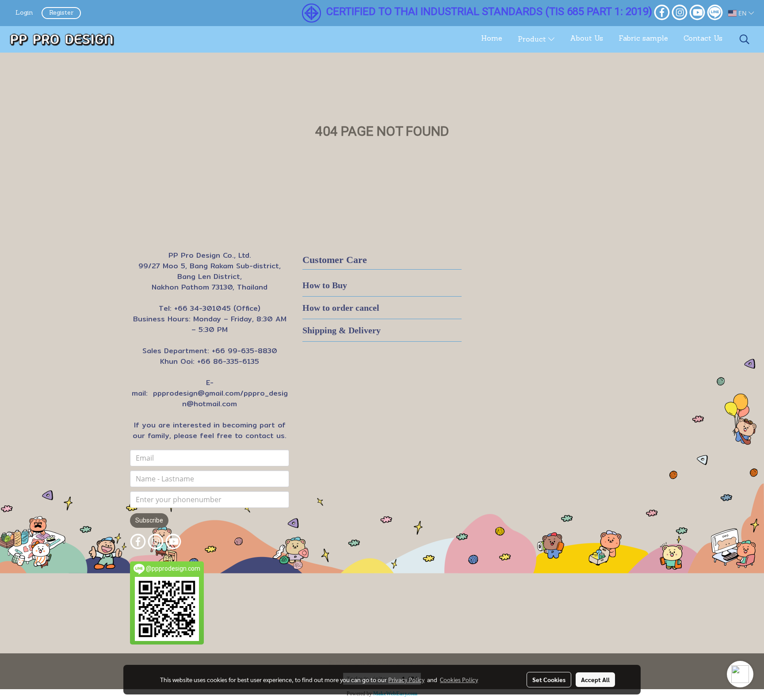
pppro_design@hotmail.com (235, 398)
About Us (586, 38)
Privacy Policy (406, 679)
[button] (744, 39)
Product (533, 39)
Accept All (595, 679)
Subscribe (149, 520)
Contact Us (703, 38)
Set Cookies (548, 679)
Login (24, 13)
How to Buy (324, 285)
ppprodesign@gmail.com (196, 393)
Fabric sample (643, 38)
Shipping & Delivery (341, 330)
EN (743, 13)
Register (61, 13)
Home (491, 38)
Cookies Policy (459, 679)
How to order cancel (340, 308)
